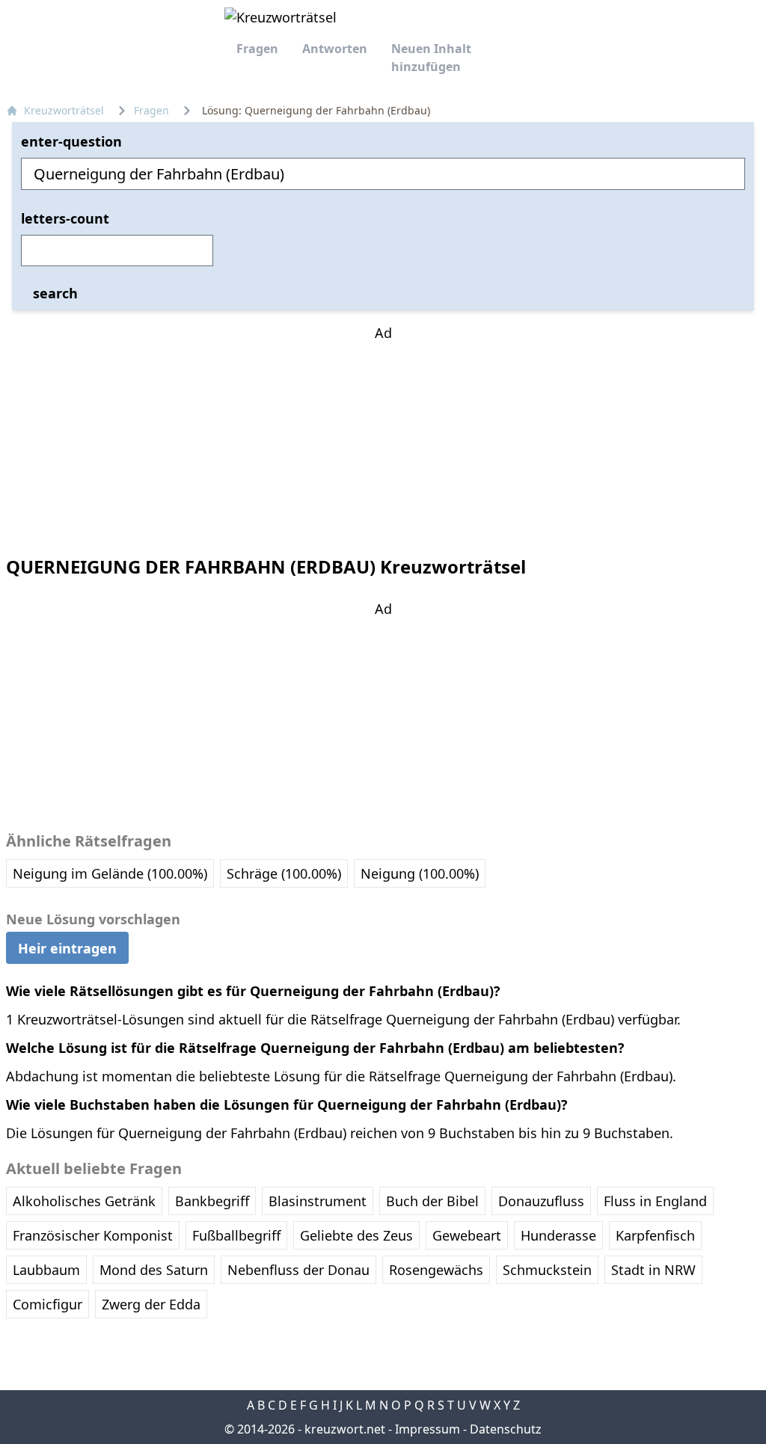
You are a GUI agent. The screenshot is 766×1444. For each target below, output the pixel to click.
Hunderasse (558, 1235)
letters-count (65, 218)
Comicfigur (47, 1304)
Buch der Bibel (432, 1201)
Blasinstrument (318, 1201)
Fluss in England (655, 1201)
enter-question (71, 141)
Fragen (257, 48)
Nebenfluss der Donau (298, 1270)
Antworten (334, 48)
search (55, 293)
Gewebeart (466, 1235)
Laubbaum (46, 1270)
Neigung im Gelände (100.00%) (110, 873)
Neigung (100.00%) (420, 873)
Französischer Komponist (93, 1235)
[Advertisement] (383, 436)
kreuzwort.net (344, 1429)
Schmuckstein (547, 1270)
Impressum (427, 1429)
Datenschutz (506, 1429)
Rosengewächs (436, 1270)
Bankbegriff (212, 1201)
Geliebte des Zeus (356, 1235)
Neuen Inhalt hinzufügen (431, 57)
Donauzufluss (541, 1201)
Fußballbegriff (236, 1235)
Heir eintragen (67, 947)
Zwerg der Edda (151, 1304)
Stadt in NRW (653, 1270)
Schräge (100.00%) (284, 873)
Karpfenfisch (655, 1235)
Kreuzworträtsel (64, 110)
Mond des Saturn (153, 1270)
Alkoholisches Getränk (84, 1201)
